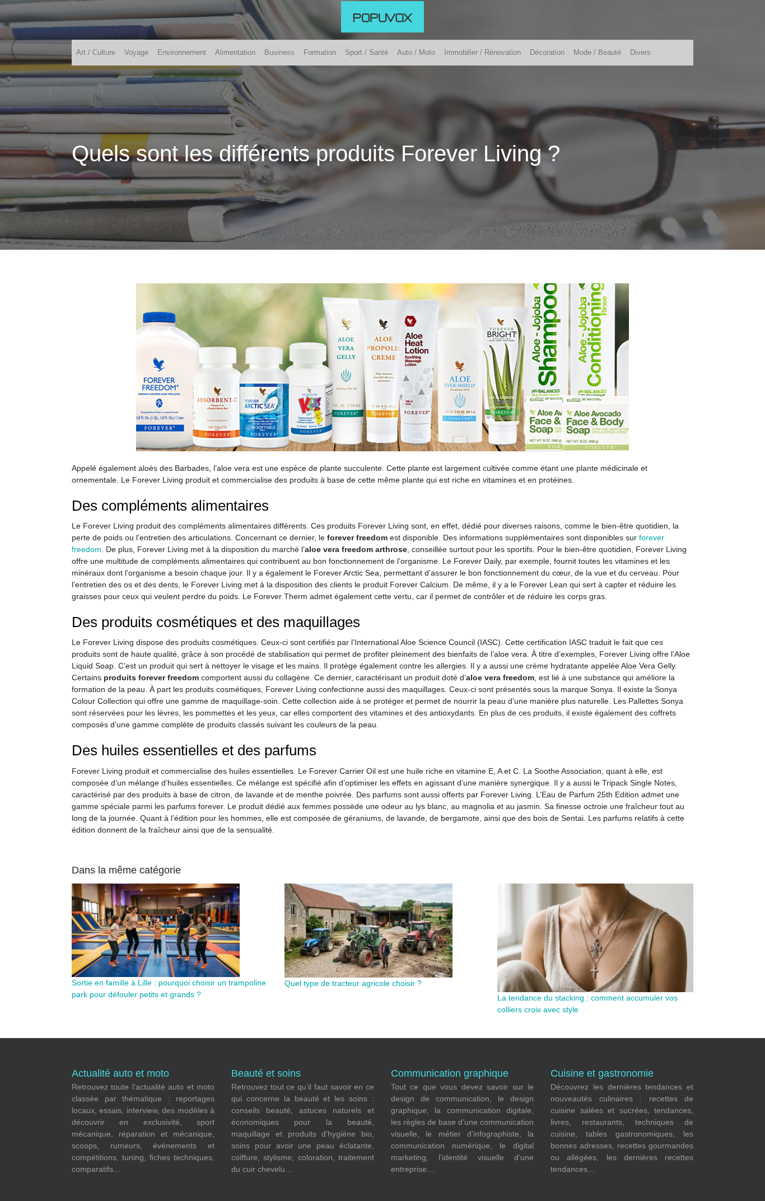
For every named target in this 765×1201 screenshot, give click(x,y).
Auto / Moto (416, 52)
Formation (320, 52)
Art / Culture (95, 52)
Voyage (136, 52)
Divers (640, 52)
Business (279, 52)
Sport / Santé (366, 52)
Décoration (547, 52)
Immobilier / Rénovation (482, 52)
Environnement (181, 52)
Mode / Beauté (597, 52)
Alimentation (235, 52)
